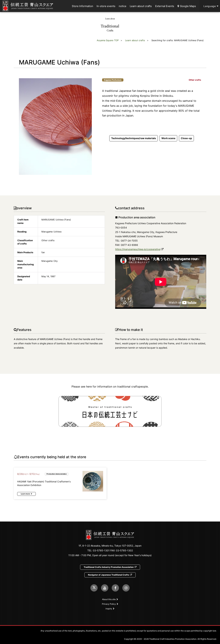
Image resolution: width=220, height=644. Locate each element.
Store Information (82, 6)
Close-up (186, 138)
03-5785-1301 (101, 550)
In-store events (106, 6)
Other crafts (195, 80)
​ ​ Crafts (110, 24)
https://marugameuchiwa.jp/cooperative (137, 249)
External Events (164, 6)
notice (122, 6)
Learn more (25, 494)
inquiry (109, 608)
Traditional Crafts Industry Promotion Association (109, 567)
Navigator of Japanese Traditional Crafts (108, 574)
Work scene (168, 138)
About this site (109, 599)
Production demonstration (57, 474)
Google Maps (188, 6)
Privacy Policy (109, 604)
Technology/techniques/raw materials (133, 138)
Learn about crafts (141, 6)
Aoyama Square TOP (108, 40)
